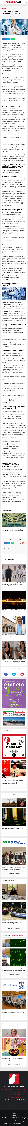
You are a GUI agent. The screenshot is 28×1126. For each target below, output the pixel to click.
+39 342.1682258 (16, 1094)
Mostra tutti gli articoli (14, 788)
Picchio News (7, 549)
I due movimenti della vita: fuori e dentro (12, 828)
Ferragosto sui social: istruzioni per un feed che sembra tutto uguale (13, 1059)
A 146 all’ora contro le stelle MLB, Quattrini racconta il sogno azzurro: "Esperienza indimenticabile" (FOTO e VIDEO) (12, 782)
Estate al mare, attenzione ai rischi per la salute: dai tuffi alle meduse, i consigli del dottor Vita (14, 969)
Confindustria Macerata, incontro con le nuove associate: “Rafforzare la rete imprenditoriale (13, 1011)
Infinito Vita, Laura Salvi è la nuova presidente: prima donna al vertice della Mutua (13, 868)
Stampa (21, 17)
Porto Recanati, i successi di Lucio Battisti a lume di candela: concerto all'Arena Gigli (14, 610)
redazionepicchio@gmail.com (16, 1097)
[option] (14, 523)
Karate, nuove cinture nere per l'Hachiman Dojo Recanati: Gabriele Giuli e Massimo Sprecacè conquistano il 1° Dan (14, 584)
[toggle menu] (2, 2)
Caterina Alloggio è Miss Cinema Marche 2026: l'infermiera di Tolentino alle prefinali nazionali (13, 660)
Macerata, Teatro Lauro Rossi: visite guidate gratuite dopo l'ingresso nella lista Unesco (13, 529)
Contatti (14, 1113)
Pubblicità (14, 1115)
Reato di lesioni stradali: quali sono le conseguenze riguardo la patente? (11, 923)
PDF (24, 17)
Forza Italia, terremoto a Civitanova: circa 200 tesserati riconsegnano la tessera (13, 635)
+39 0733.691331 (16, 1092)
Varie (4, 8)
